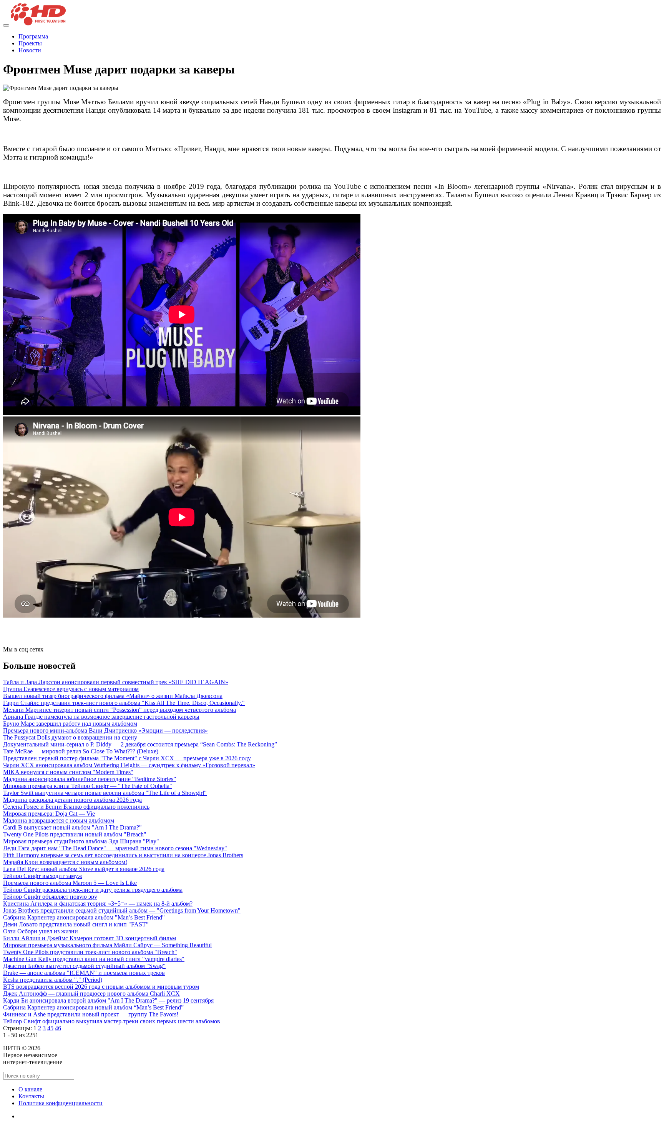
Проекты (30, 43)
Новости (29, 50)
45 (50, 1028)
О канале (30, 1089)
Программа (33, 36)
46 (58, 1028)
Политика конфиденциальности (60, 1103)
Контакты (31, 1096)
